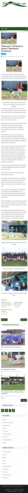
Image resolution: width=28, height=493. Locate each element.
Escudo (4, 454)
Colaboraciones (6, 425)
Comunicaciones (7, 475)
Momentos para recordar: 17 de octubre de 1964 (24, 319)
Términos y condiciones (19, 489)
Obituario (5, 437)
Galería (4, 442)
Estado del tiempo (7, 440)
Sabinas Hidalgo (7, 451)
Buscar (3, 398)
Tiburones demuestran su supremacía (11, 347)
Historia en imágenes (8, 422)
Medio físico (6, 477)
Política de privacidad (12, 491)
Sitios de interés (7, 466)
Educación (5, 472)
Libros (4, 419)
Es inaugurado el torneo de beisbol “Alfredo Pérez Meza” (12, 392)
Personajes (5, 469)
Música (4, 428)
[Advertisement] (14, 18)
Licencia (20, 491)
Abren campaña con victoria (8, 369)
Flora (4, 460)
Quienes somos (8, 489)
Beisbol (3, 53)
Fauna (4, 463)
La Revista (5, 431)
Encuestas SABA (7, 434)
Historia (5, 457)
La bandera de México (5, 319)
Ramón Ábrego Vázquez (18, 56)
